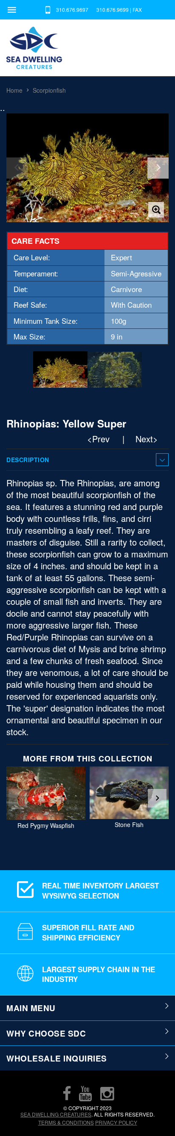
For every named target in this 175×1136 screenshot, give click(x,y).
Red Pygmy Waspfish (45, 825)
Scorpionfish (49, 90)
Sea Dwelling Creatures (55, 1114)
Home (14, 90)
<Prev (98, 439)
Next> (146, 439)
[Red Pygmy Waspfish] (45, 793)
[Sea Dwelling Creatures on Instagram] (107, 1093)
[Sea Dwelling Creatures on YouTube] (85, 1093)
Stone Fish (129, 825)
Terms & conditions (66, 1122)
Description (27, 459)
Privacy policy (116, 1122)
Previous (17, 798)
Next (157, 798)
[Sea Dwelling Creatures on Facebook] (67, 1093)
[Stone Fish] (129, 793)
